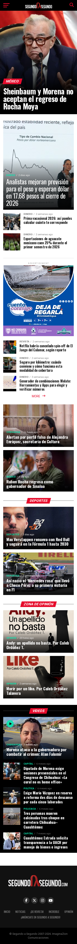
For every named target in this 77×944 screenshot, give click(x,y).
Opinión (68, 912)
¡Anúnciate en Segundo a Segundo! (40, 917)
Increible (54, 912)
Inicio (7, 912)
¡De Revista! (37, 912)
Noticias (20, 912)
